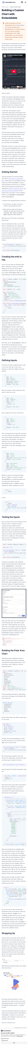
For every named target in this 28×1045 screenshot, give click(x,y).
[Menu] (25, 2)
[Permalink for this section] (18, 172)
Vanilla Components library (16, 188)
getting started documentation (10, 190)
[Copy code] (24, 245)
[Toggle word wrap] (22, 245)
